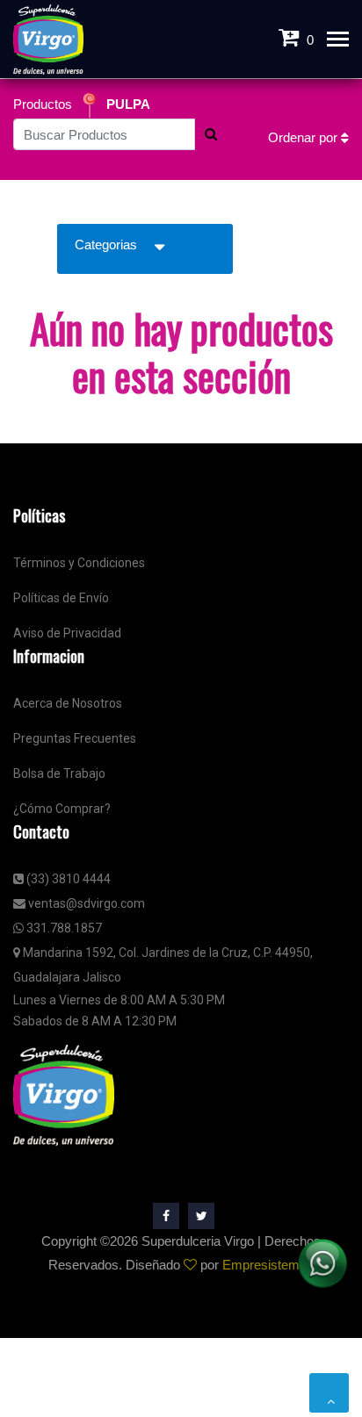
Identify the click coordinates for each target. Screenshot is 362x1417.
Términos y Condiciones (79, 563)
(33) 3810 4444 (67, 879)
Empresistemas (268, 1264)
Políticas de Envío (61, 598)
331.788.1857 (63, 928)
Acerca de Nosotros (67, 703)
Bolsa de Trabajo (59, 773)
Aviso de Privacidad (67, 633)
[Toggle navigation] (338, 41)
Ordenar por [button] (304, 137)
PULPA (128, 104)
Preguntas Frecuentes (74, 738)
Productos (44, 104)
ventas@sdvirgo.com (85, 903)
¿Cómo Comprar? (62, 809)
